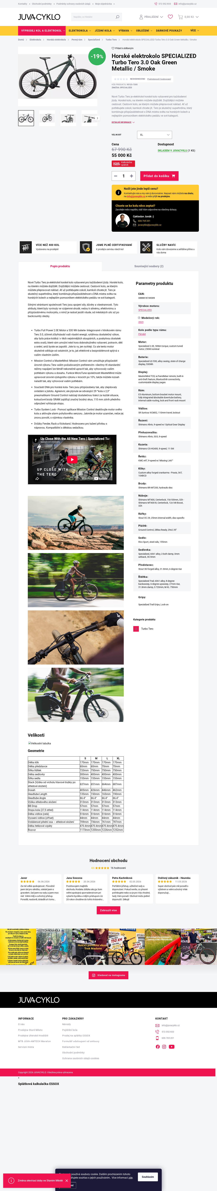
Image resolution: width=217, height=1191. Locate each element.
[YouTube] (171, 1046)
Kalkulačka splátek (126, 163)
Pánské (142, 334)
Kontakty (22, 4)
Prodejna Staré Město (30, 1030)
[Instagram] (164, 1046)
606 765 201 (144, 221)
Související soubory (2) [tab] (148, 266)
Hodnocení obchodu (108, 860)
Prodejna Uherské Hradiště (33, 1035)
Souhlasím (148, 1176)
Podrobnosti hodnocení (159, 79)
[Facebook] (157, 1046)
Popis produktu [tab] (60, 266)
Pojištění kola (70, 1030)
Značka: (122, 87)
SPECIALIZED (145, 310)
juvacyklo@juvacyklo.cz (149, 225)
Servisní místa (26, 1047)
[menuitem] (42, 31)
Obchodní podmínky (42, 4)
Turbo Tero (147, 628)
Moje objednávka (103, 4)
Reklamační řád (71, 1047)
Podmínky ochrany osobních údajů (73, 4)
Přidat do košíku (156, 176)
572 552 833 (168, 1031)
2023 (140, 322)
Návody (66, 1024)
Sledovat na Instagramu (111, 975)
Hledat (118, 17)
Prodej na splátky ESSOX (76, 1035)
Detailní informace (121, 122)
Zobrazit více (108, 910)
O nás (21, 1024)
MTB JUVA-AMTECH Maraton (34, 1041)
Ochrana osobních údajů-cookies (80, 1058)
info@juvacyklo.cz (136, 196)
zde (130, 1177)
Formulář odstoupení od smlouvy (80, 1041)
